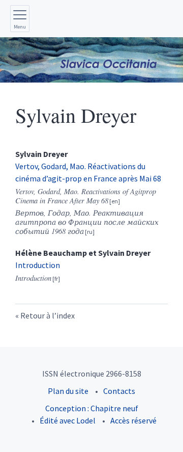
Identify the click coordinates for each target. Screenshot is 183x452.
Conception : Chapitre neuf (91, 408)
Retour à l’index (47, 315)
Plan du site (68, 391)
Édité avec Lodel (68, 420)
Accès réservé (133, 420)
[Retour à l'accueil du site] (91, 60)
